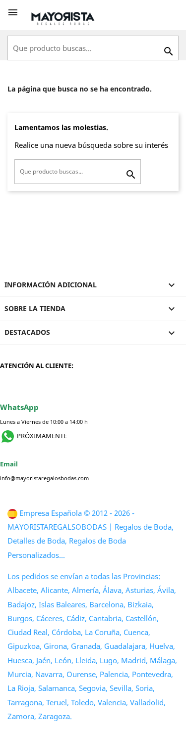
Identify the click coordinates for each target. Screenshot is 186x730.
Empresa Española (50, 513)
